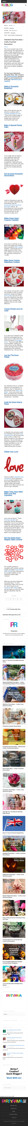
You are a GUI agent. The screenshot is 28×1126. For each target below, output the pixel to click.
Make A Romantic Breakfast (11, 87)
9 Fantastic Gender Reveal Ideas (12, 726)
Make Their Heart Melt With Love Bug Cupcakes (13, 493)
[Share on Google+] (13, 599)
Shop (13, 1111)
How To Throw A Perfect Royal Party (13, 833)
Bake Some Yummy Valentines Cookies (12, 261)
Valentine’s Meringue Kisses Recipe (13, 614)
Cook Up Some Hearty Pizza (13, 403)
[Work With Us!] (14, 1073)
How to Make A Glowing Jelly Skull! (14, 1030)
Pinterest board (12, 76)
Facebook (7, 588)
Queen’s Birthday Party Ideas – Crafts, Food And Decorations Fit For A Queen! (14, 683)
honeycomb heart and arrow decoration (12, 205)
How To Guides (12, 35)
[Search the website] (25, 5)
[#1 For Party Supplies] (14, 1000)
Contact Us (14, 1108)
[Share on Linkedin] (20, 599)
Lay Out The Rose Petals (11, 356)
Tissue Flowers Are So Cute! (13, 310)
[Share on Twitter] (10, 599)
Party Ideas (13, 32)
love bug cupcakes (10, 520)
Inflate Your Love (11, 452)
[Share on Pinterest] (17, 599)
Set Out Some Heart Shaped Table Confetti (13, 539)
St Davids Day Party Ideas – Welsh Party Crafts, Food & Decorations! (14, 747)
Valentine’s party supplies (13, 80)
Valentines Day (19, 35)
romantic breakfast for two (12, 113)
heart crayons (18, 247)
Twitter (15, 588)
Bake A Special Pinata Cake (13, 126)
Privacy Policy (13, 1114)
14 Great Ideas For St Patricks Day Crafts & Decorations (12, 940)
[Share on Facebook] (6, 599)
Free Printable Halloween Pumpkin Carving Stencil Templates (12, 962)
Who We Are (13, 1105)
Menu (4, 1)
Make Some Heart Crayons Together (11, 219)
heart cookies (8, 295)
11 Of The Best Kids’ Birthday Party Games (15, 1045)
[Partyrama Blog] (7, 5)
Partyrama (11, 28)
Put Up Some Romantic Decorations (13, 175)
